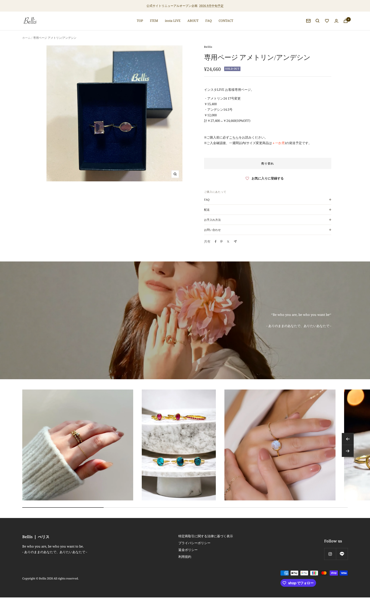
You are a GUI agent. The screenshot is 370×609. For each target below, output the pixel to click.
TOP (140, 20)
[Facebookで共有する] (215, 241)
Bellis (208, 47)
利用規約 (184, 556)
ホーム (26, 38)
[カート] (345, 21)
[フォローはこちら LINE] (342, 554)
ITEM (154, 20)
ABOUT (192, 20)
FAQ (208, 20)
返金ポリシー (188, 550)
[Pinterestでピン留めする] (221, 241)
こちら (234, 137)
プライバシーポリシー (194, 543)
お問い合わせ (212, 230)
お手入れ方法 (212, 220)
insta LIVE (173, 20)
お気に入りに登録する (268, 178)
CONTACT (226, 20)
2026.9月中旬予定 (211, 6)
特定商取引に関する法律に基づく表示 (205, 536)
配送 (207, 210)
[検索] (317, 21)
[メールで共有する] (235, 241)
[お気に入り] (327, 20)
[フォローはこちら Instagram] (330, 554)
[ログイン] (336, 21)
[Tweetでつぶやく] (228, 241)
